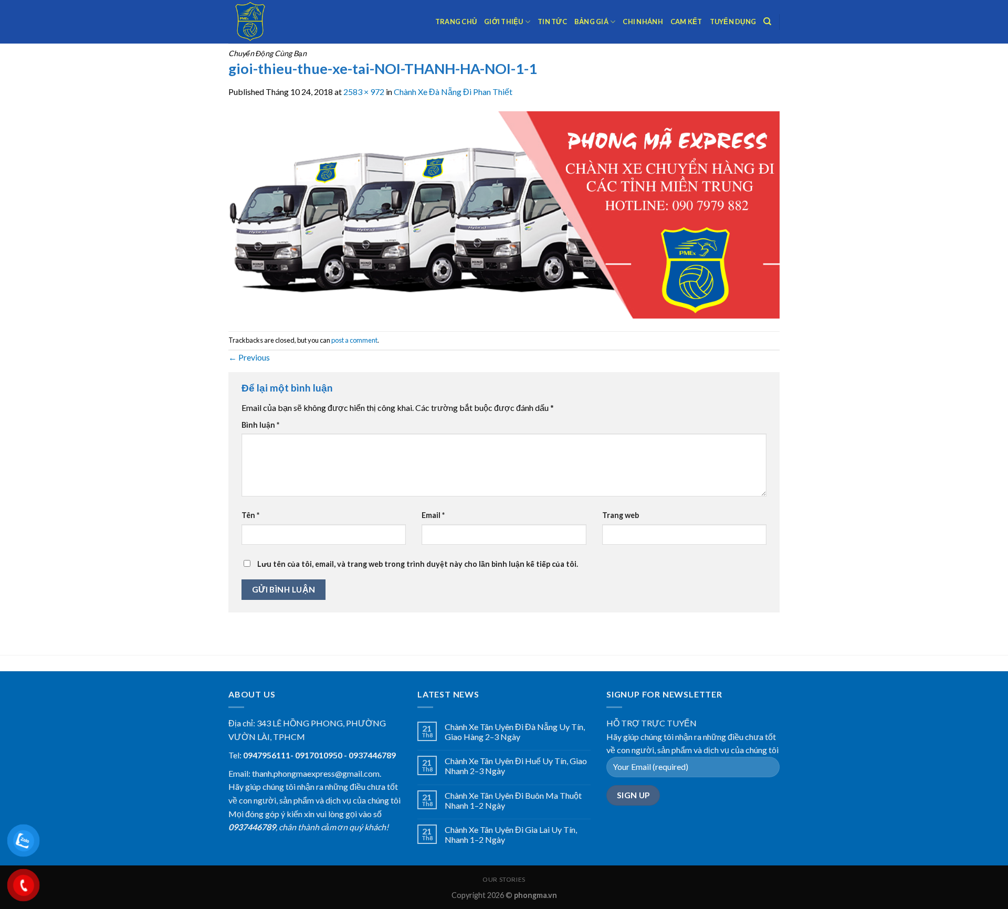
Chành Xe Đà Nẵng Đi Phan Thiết (453, 92)
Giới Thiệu (503, 21)
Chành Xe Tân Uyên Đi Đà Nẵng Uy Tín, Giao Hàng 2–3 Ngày (515, 732)
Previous (249, 357)
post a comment (354, 340)
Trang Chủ (456, 21)
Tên (250, 515)
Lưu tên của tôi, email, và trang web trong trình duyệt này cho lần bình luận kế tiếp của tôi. (417, 563)
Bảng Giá (591, 21)
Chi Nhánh (643, 21)
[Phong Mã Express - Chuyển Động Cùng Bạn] (280, 22)
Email (433, 515)
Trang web (620, 515)
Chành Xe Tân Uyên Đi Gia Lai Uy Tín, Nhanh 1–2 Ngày (511, 834)
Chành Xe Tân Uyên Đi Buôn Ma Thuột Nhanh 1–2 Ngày (513, 800)
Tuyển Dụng (733, 21)
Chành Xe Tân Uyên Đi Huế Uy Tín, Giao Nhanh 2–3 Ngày (516, 766)
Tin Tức (552, 21)
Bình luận (260, 424)
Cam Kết (686, 21)
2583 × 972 (363, 92)
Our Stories (504, 879)
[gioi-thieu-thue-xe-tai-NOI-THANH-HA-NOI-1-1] (504, 213)
